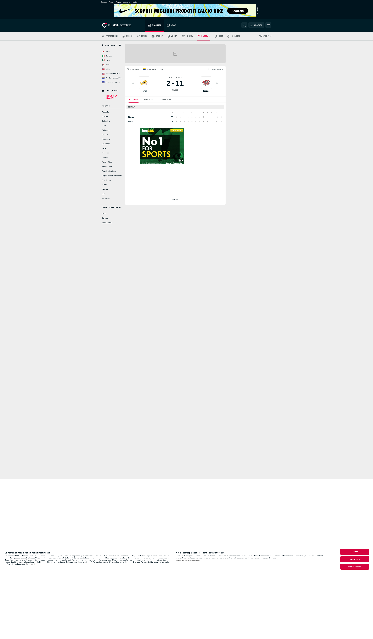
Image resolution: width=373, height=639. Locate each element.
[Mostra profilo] (144, 82)
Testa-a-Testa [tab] (149, 100)
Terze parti (30, 564)
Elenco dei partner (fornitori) (188, 561)
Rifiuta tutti (355, 559)
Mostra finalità (354, 567)
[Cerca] (244, 25)
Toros (144, 90)
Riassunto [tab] (134, 100)
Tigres (206, 90)
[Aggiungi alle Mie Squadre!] (133, 82)
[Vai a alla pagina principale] (118, 25)
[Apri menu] (268, 25)
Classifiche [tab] (165, 100)
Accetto (354, 552)
